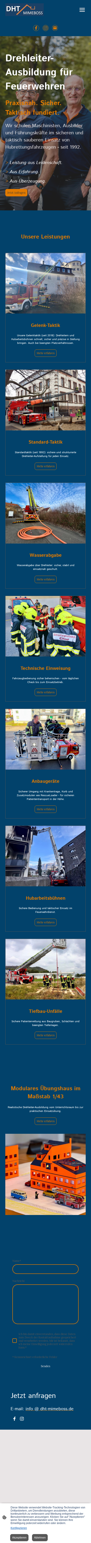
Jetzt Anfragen (16, 192)
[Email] (55, 28)
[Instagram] (46, 28)
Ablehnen (40, 1537)
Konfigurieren (19, 1528)
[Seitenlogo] (24, 9)
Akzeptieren (19, 1537)
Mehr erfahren (46, 353)
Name (16, 1261)
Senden (45, 1366)
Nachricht (18, 1281)
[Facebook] (36, 28)
